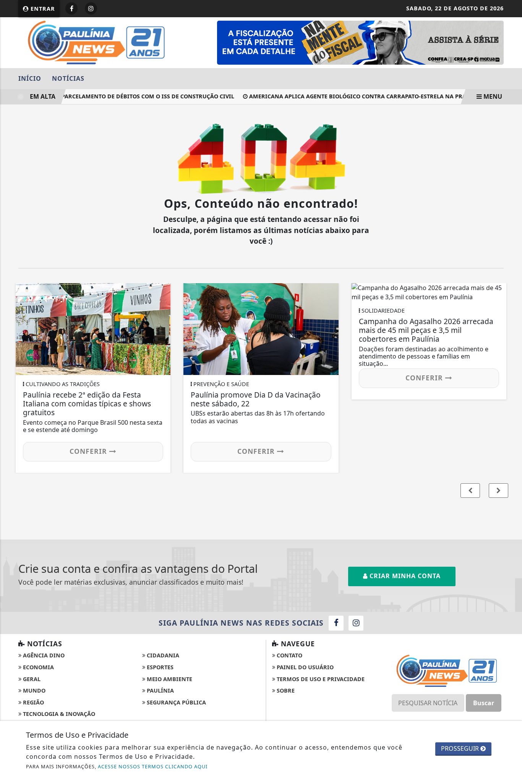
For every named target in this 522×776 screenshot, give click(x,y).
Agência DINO (43, 655)
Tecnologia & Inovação (58, 713)
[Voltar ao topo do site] (510, 466)
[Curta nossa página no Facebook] (336, 623)
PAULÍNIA (159, 690)
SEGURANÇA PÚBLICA (175, 702)
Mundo (33, 690)
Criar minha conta (404, 576)
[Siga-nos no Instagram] (356, 623)
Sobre (285, 690)
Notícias (68, 78)
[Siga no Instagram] (91, 8)
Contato (288, 655)
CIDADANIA (162, 655)
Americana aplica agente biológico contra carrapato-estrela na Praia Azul (363, 96)
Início (29, 78)
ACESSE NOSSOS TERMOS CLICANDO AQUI (153, 766)
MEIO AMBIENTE (168, 679)
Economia (37, 667)
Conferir (89, 451)
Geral (31, 679)
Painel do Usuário (304, 667)
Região (32, 702)
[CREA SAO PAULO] (360, 42)
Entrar (42, 8)
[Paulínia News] (96, 41)
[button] (498, 490)
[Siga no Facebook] (71, 8)
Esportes (159, 667)
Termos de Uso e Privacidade (320, 679)
